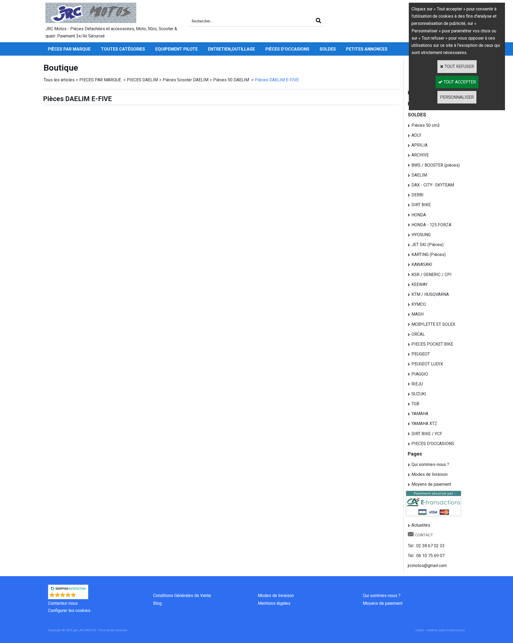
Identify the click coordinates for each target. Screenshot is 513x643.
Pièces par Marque (69, 49)
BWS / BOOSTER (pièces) (435, 165)
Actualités (420, 525)
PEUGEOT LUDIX (427, 363)
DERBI (417, 194)
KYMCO (418, 304)
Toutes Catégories (123, 49)
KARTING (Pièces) (428, 254)
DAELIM (419, 175)
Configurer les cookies (69, 610)
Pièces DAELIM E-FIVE (277, 79)
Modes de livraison (429, 474)
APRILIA (419, 145)
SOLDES (328, 49)
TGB (415, 403)
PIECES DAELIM (142, 79)
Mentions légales (274, 603)
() (82, 596)
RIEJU (417, 383)
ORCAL (418, 334)
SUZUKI (418, 393)
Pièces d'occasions (287, 49)
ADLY (416, 135)
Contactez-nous (63, 603)
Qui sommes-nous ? (430, 464)
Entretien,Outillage (231, 49)
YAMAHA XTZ (424, 423)
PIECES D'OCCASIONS (432, 443)
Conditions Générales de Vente (182, 595)
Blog (157, 603)
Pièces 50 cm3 (425, 125)
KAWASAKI (421, 264)
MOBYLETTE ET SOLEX (433, 324)
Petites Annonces (366, 49)
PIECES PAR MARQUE (100, 79)
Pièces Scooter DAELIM (185, 79)
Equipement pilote (176, 49)
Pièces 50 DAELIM (231, 79)
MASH (417, 314)
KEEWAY (419, 284)
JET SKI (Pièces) (427, 244)
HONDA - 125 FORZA (431, 224)
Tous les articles (59, 79)
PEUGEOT (420, 354)
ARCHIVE (420, 155)
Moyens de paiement (431, 484)
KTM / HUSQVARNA (430, 294)
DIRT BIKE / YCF (426, 433)
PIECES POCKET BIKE (432, 344)
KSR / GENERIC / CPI (431, 274)
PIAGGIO (419, 374)
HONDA (418, 214)
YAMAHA (419, 413)
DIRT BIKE (421, 204)
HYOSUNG (421, 234)
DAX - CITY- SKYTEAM (432, 184)
